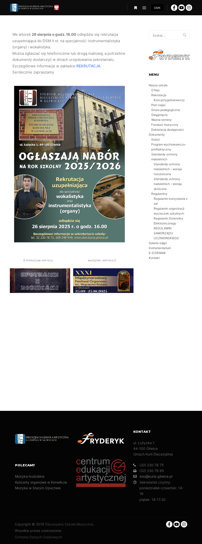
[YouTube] (181, 7)
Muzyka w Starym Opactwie (38, 488)
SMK (157, 8)
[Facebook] (174, 7)
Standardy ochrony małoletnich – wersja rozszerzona (168, 169)
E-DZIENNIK (157, 253)
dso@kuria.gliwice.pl (155, 476)
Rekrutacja (158, 95)
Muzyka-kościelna (29, 476)
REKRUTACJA (88, 66)
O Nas (155, 90)
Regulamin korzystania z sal (171, 201)
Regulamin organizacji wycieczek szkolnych (169, 211)
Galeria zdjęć (158, 243)
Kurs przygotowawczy (169, 100)
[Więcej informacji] (135, 8)
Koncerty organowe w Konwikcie (41, 482)
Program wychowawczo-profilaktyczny (168, 147)
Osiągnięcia (159, 115)
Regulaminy (159, 194)
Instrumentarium (160, 248)
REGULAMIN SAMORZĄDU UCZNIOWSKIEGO (166, 233)
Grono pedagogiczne (165, 110)
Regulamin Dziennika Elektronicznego (168, 221)
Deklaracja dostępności (167, 129)
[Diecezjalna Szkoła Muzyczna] (34, 7)
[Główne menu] (144, 8)
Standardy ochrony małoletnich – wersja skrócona (168, 184)
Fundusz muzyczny (164, 125)
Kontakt (154, 258)
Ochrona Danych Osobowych (38, 537)
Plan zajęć (158, 105)
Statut (155, 139)
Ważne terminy (161, 120)
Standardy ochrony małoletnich (164, 156)
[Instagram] (189, 7)
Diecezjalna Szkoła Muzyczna (69, 524)
